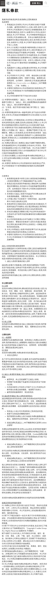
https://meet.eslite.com (21, 83)
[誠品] (15, 3)
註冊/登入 (36, 3)
